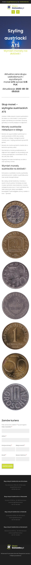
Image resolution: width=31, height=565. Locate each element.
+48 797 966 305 (15, 520)
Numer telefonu (21, 455)
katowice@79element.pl (15, 533)
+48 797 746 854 (15, 535)
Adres (4, 436)
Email (4, 455)
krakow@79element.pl (15, 517)
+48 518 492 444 (24, 2)
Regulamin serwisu (24, 553)
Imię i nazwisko (7, 427)
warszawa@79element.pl (15, 502)
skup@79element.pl (11, 2)
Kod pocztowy (7, 445)
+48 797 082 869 (15, 504)
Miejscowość (20, 445)
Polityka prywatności (15, 555)
